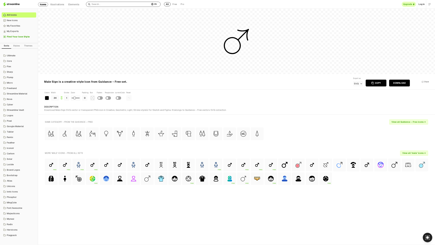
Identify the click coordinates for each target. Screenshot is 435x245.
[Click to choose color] (47, 98)
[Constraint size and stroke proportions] (61, 96)
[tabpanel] (19, 145)
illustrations (57, 4)
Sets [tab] (6, 45)
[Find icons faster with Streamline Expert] (427, 237)
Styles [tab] (16, 45)
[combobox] (118, 4)
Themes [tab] (28, 45)
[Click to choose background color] (92, 98)
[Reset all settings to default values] (129, 98)
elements (73, 4)
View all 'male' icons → (414, 153)
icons (43, 4)
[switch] (100, 98)
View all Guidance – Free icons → (409, 122)
